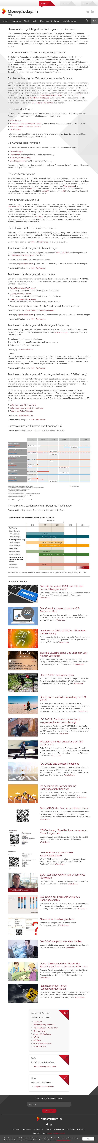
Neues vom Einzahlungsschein (57, 919)
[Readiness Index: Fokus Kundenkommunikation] (23, 993)
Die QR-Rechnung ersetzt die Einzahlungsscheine (56, 854)
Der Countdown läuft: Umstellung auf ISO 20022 (63, 698)
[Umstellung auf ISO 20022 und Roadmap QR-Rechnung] (23, 638)
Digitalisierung (69, 21)
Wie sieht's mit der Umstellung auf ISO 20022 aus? (61, 743)
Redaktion (26, 1129)
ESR (67, 253)
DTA (37, 253)
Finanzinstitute (16, 120)
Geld (26, 21)
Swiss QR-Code (39, 1046)
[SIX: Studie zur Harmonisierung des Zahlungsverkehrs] (23, 904)
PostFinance (43, 242)
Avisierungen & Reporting (20, 158)
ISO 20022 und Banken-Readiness (59, 763)
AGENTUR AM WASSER (56, 1133)
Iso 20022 (86, 4)
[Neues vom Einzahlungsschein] (23, 927)
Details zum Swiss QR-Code (21, 411)
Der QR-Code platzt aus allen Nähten (61, 941)
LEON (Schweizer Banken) (20, 294)
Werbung (81, 1129)
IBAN (25, 259)
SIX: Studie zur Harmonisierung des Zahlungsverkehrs (60, 898)
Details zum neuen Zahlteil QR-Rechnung (26, 408)
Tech (34, 21)
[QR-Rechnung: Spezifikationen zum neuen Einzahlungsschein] (23, 838)
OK (88, 1139)
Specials (65, 4)
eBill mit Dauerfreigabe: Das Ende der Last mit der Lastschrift (63, 654)
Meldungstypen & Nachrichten (45, 1028)
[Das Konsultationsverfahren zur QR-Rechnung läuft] (23, 616)
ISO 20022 (37, 1022)
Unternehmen (68, 186)
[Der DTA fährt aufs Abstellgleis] (23, 682)
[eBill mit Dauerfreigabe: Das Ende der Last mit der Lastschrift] (23, 660)
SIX (32, 242)
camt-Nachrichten (26, 349)
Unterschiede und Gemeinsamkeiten (39, 310)
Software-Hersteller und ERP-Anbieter (25, 126)
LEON (80, 95)
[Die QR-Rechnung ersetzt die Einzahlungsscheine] (23, 860)
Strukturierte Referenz (42, 1043)
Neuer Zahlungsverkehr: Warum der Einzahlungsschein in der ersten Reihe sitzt (63, 965)
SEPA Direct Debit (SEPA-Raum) (23, 299)
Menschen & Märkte (49, 21)
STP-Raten (38, 217)
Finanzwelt (16, 21)
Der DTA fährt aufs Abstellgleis (57, 674)
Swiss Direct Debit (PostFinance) (23, 288)
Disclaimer (70, 1129)
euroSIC (45, 191)
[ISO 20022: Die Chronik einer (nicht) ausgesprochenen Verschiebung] (23, 727)
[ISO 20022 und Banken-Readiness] (23, 771)
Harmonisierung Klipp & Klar (44, 1066)
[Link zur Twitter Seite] (88, 12)
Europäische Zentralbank (43, 1086)
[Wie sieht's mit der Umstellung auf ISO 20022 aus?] (23, 749)
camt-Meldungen (61, 332)
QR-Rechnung (39, 1031)
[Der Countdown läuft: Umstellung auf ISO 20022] (23, 705)
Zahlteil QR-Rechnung (42, 1034)
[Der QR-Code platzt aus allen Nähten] (23, 949)
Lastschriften (15, 155)
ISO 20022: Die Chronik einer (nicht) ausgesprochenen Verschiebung (60, 721)
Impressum (38, 1129)
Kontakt (16, 1129)
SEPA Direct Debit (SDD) (39, 98)
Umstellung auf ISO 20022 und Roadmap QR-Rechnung (63, 632)
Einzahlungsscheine (18, 161)
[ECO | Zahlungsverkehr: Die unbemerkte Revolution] (23, 882)
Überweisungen (16, 151)
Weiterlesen (44, 598)
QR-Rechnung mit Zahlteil (42, 103)
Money (43, 4)
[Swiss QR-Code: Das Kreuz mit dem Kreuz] (23, 816)
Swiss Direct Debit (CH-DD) (51, 95)
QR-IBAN (37, 1040)
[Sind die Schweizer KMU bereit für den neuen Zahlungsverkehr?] (23, 594)
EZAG (57, 253)
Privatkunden (15, 130)
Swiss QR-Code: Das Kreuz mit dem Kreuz (64, 808)
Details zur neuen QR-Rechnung (23, 405)
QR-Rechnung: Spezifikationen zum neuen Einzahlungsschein (63, 832)
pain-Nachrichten (26, 264)
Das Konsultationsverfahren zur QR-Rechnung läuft (60, 610)
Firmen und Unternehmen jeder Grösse (26, 123)
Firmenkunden (13, 207)
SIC (64, 191)
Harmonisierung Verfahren (43, 1025)
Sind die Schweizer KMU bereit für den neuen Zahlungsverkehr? (61, 588)
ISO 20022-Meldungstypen (23, 255)
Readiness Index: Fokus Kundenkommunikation (53, 987)
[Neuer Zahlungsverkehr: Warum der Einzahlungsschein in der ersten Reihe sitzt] (23, 971)
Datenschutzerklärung (54, 1129)
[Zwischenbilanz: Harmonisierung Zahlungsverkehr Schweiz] (23, 793)
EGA (62, 253)
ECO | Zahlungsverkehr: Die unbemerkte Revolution (62, 876)
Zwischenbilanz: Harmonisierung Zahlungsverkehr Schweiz (58, 787)
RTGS (32, 188)
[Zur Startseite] (49, 1118)
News (4, 21)
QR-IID (36, 1037)
